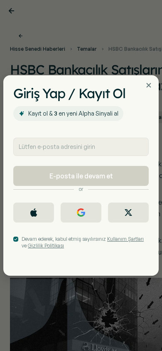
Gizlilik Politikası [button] (46, 245)
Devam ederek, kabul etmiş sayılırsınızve (83, 242)
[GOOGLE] (81, 212)
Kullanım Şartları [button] (125, 239)
